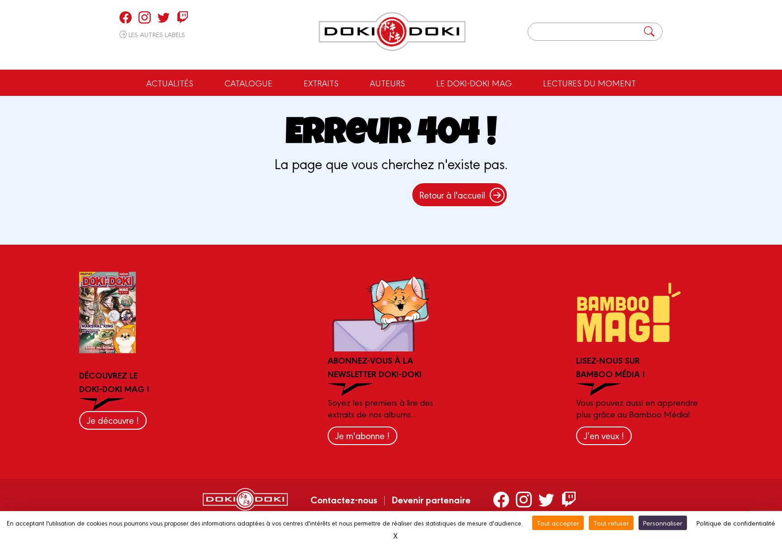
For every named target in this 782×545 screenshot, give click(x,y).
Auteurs (387, 83)
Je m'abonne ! (362, 435)
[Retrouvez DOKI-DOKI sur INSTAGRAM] (144, 17)
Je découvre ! (113, 420)
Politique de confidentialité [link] (735, 522)
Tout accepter (558, 522)
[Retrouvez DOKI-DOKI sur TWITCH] (182, 17)
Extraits (321, 83)
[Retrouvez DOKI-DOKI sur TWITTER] (163, 17)
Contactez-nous (343, 499)
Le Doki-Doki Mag (474, 83)
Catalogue (248, 83)
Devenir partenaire (431, 499)
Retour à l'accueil (452, 195)
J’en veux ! (604, 435)
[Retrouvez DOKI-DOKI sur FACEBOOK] (125, 17)
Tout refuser (611, 522)
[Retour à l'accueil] (392, 31)
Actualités (169, 83)
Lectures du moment (589, 83)
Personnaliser (662, 522)
